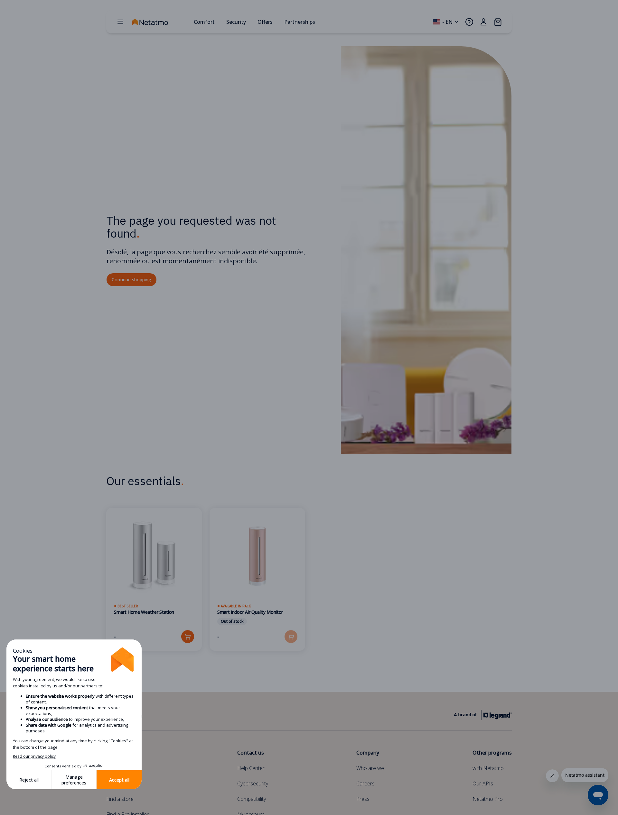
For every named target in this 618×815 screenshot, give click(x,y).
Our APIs (483, 783)
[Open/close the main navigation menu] (120, 21)
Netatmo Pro (488, 798)
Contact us (250, 752)
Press (363, 798)
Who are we (370, 768)
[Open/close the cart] (497, 21)
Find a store (120, 798)
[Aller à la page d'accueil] (160, 22)
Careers (365, 783)
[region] (309, 587)
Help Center (251, 768)
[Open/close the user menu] (483, 21)
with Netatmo (488, 768)
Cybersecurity (252, 783)
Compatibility (251, 798)
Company (367, 752)
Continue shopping (131, 279)
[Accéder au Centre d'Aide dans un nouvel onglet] (469, 22)
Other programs (492, 752)
